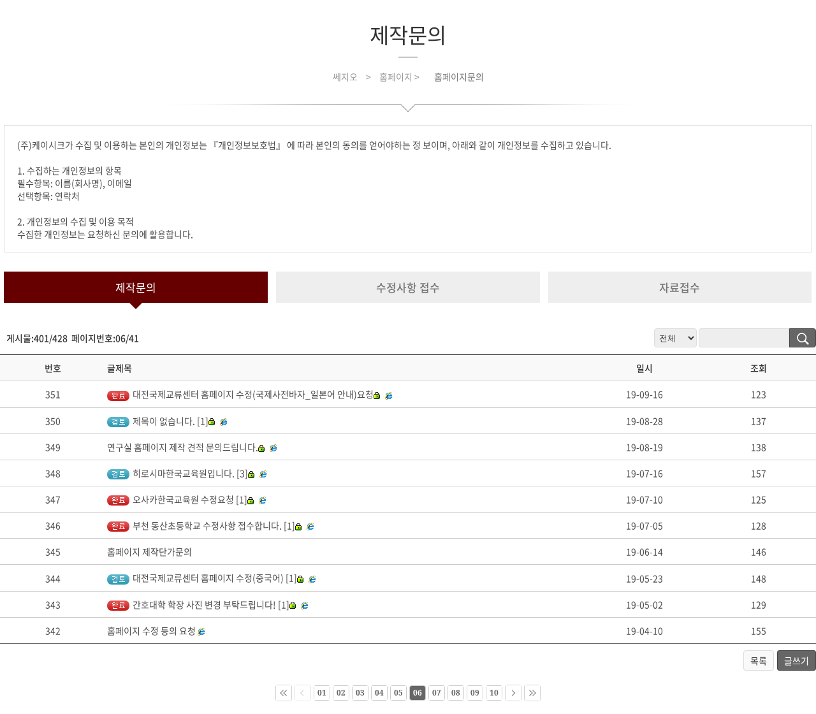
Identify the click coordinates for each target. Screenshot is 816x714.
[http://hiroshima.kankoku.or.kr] (264, 473)
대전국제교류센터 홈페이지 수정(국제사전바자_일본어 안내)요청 (253, 394)
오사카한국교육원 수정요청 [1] (190, 499)
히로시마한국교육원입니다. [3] (190, 473)
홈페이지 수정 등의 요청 (151, 630)
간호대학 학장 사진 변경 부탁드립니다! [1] (211, 604)
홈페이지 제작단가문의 (149, 551)
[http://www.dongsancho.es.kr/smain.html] (312, 525)
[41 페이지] (532, 693)
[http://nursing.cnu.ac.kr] (306, 604)
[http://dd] (225, 420)
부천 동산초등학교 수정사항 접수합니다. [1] (214, 525)
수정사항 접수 (408, 287)
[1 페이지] (283, 693)
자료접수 (679, 287)
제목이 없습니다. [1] (170, 420)
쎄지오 (345, 76)
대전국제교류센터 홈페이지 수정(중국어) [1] (215, 577)
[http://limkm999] (390, 394)
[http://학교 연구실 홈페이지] (275, 447)
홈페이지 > (400, 76)
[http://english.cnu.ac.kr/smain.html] (201, 630)
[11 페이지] (513, 693)
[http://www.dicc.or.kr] (314, 577)
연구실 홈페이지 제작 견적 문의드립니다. (182, 447)
